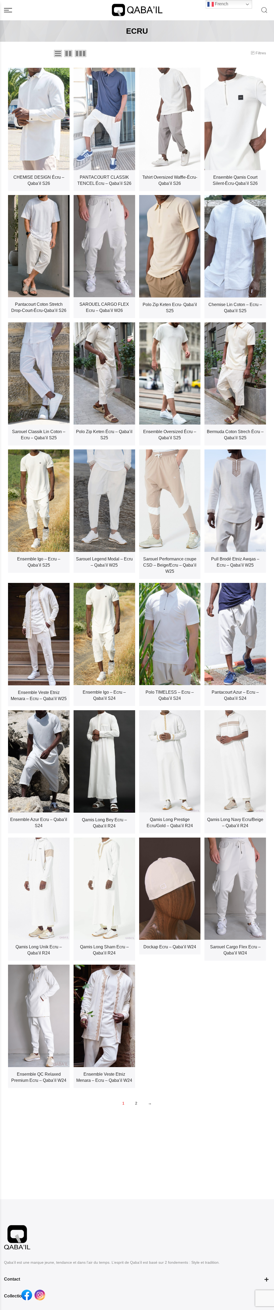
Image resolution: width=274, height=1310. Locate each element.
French (221, 4)
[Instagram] (40, 1295)
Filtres (261, 53)
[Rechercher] (264, 10)
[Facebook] (26, 1295)
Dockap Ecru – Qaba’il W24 (169, 947)
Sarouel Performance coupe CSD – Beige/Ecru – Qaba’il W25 (169, 565)
